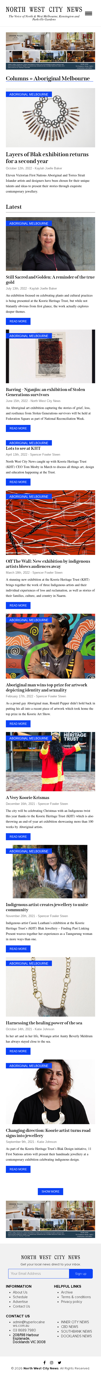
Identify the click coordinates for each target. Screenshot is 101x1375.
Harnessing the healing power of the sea (44, 1023)
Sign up (80, 1273)
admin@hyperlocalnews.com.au (29, 1323)
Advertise (20, 1302)
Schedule (20, 1297)
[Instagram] (51, 1363)
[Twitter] (59, 1363)
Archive (67, 1292)
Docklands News (76, 1336)
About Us (20, 1292)
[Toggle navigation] (88, 14)
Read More (18, 321)
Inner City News (75, 1322)
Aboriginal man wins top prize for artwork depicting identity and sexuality (46, 687)
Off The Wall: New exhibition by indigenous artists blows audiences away (48, 564)
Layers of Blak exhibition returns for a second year (47, 157)
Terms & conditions (76, 1297)
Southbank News (76, 1331)
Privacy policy (71, 1302)
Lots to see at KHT (23, 448)
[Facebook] (44, 1363)
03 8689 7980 (24, 1330)
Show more (50, 1191)
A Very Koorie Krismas (27, 797)
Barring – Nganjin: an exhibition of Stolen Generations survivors (45, 392)
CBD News (69, 1327)
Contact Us (21, 1306)
